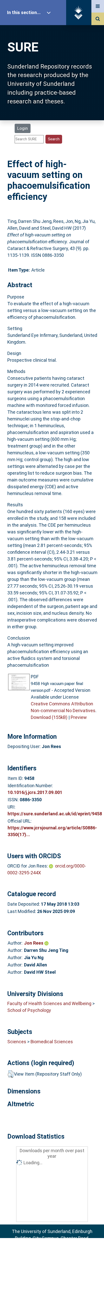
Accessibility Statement (52, 1279)
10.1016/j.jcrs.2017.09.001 (35, 792)
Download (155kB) (49, 717)
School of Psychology (29, 1010)
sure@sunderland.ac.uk (59, 1251)
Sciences (16, 1041)
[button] (10, 1074)
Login (22, 128)
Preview (79, 717)
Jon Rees (34, 943)
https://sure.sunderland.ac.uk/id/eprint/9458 (55, 813)
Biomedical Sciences (52, 1041)
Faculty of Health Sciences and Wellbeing (49, 1003)
